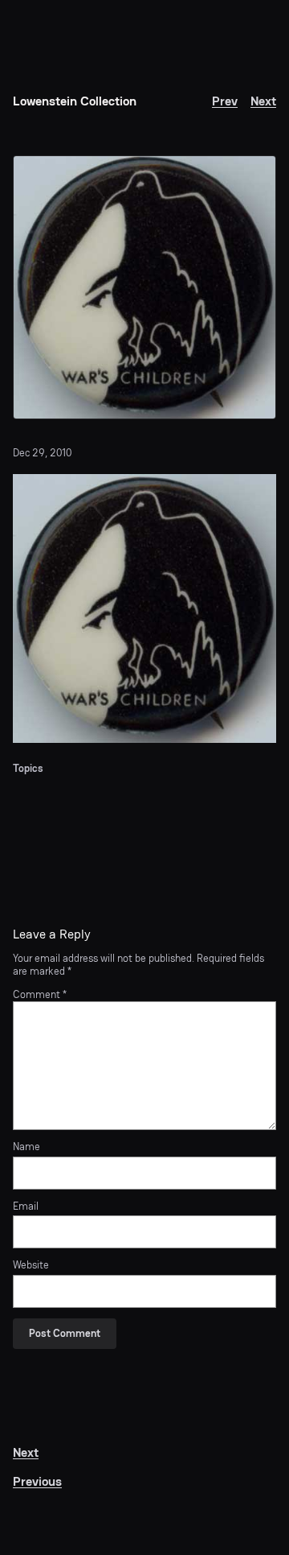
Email (26, 1206)
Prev (225, 101)
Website (31, 1265)
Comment (40, 994)
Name (26, 1146)
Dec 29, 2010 (42, 453)
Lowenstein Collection (74, 101)
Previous (37, 1481)
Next (263, 101)
